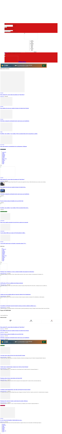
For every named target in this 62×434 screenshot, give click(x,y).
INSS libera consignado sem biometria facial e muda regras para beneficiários (14, 120)
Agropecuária (32, 41)
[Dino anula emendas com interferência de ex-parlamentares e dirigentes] (6, 143)
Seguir (31, 319)
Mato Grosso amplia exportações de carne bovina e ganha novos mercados (14, 222)
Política (1, 284)
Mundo (3, 159)
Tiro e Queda (31, 48)
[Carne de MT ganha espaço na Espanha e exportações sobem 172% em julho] (5, 240)
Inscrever (51, 319)
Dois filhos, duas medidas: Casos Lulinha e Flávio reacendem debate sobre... (14, 207)
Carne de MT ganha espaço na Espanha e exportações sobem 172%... (13, 243)
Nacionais (1, 106)
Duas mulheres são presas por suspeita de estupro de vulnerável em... (13, 187)
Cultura (32, 44)
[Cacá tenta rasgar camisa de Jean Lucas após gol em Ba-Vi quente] (5, 353)
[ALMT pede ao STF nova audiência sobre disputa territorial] (3, 281)
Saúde (32, 49)
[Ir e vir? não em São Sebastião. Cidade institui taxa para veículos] (7, 417)
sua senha (14, 26)
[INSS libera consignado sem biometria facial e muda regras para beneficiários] (6, 118)
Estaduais (32, 45)
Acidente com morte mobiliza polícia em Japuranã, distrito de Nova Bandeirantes (15, 294)
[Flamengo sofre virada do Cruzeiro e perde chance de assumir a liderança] (5, 399)
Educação (3, 155)
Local (3, 431)
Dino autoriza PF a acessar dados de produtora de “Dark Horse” (12, 94)
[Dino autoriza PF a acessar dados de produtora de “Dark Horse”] (7, 176)
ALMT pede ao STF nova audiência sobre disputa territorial (11, 283)
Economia (32, 40)
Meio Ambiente (32, 43)
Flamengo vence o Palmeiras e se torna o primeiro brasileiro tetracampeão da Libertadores (17, 271)
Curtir (10, 319)
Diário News (6, 52)
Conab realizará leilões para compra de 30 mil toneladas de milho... (12, 232)
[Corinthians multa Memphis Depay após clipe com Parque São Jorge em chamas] (5, 387)
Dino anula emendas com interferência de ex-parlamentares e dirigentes (13, 146)
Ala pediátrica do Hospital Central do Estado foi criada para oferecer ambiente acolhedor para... (18, 305)
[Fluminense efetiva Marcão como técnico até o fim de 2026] (5, 376)
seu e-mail (14, 30)
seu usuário (14, 25)
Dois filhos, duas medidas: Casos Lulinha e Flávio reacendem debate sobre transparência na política (18, 133)
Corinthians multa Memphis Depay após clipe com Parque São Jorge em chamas (15, 389)
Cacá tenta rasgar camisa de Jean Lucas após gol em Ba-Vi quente (12, 355)
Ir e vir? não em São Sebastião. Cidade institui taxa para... (11, 420)
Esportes (32, 46)
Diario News (2, 96)
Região (3, 162)
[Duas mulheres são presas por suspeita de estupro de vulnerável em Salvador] (6, 105)
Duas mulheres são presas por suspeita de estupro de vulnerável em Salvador (14, 108)
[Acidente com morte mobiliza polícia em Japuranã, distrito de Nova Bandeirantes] (3, 292)
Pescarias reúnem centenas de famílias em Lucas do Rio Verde (11, 200)
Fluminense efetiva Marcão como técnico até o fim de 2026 (11, 378)
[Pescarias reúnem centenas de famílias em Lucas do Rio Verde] (2, 199)
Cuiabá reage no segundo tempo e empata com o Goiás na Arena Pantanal (14, 366)
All (2, 248)
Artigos (32, 50)
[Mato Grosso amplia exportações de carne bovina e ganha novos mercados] (5, 219)
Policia (3, 161)
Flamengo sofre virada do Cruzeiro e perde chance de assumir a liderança (14, 400)
